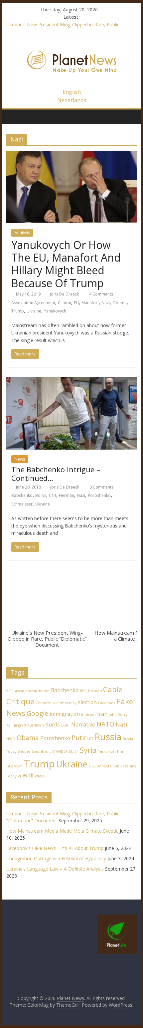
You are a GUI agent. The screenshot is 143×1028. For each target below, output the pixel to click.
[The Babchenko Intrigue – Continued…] (71, 381)
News (20, 459)
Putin (80, 737)
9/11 (10, 691)
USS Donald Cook (104, 766)
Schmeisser (22, 504)
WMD (39, 776)
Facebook (106, 703)
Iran (102, 714)
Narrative (83, 724)
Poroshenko (99, 495)
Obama (119, 303)
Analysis (22, 233)
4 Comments (100, 294)
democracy (66, 703)
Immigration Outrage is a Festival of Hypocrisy (56, 858)
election (87, 702)
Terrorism (106, 751)
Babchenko (22, 495)
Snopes (24, 751)
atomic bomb (38, 691)
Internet (88, 714)
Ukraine (34, 311)
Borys (40, 495)
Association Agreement (33, 303)
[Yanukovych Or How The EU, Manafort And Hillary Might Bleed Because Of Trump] (71, 154)
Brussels (95, 691)
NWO (10, 738)
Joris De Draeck (64, 294)
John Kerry (118, 714)
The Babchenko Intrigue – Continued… (55, 473)
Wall (28, 775)
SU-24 (73, 751)
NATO (105, 724)
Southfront (41, 751)
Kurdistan (35, 725)
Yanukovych (55, 311)
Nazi (105, 303)
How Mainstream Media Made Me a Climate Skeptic (62, 831)
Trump (17, 311)
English (72, 92)
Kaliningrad (16, 725)
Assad (19, 691)
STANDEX (60, 751)
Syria (88, 750)
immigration (65, 714)
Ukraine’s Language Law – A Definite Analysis (55, 869)
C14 (52, 495)
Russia (107, 736)
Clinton (64, 303)
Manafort (90, 303)
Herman (66, 495)
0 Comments (100, 487)
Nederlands (71, 100)
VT (19, 776)
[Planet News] (71, 47)
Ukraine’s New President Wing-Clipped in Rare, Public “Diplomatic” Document (47, 638)
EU (76, 303)
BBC (83, 691)
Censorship (45, 703)
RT (91, 738)
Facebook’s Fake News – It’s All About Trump (54, 848)
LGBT (65, 725)
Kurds (52, 724)
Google (37, 713)
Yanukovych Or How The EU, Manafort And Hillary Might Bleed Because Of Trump (66, 264)
